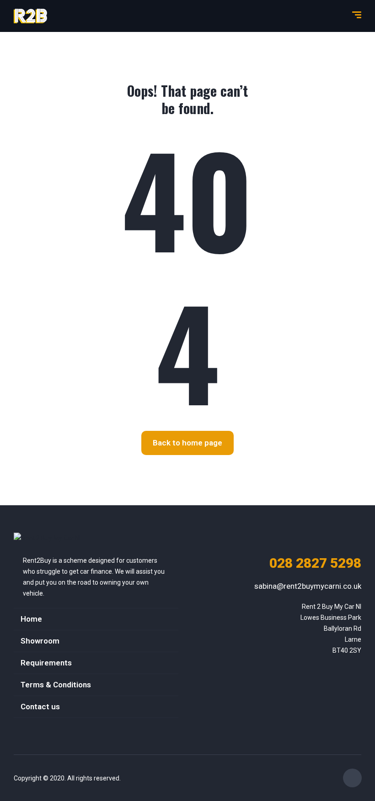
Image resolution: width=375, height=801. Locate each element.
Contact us (40, 706)
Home (31, 618)
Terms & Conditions (56, 684)
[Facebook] (352, 778)
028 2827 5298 (315, 563)
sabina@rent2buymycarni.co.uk (307, 586)
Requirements (46, 662)
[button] (187, 443)
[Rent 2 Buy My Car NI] (30, 16)
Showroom (40, 640)
